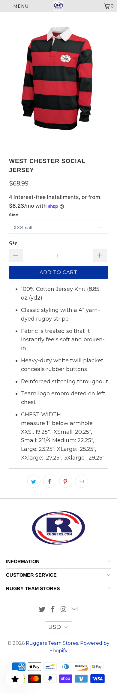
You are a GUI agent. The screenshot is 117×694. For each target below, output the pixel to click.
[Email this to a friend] (81, 481)
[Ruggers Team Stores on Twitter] (42, 609)
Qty (13, 242)
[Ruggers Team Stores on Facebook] (52, 609)
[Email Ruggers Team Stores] (74, 609)
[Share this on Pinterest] (65, 481)
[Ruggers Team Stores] (58, 6)
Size (13, 214)
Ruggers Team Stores (52, 643)
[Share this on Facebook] (49, 481)
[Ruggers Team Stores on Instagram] (63, 609)
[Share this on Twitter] (33, 481)
